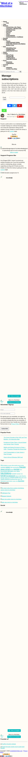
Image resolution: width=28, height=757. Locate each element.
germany (10, 471)
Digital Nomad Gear (12, 50)
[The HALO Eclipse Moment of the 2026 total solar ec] (14, 192)
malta (20, 476)
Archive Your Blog (11, 69)
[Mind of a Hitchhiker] (8, 5)
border (22, 465)
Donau (11, 469)
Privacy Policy (15, 424)
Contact (5, 53)
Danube (5, 38)
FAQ (7, 23)
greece (14, 471)
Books (5, 39)
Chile (11, 467)
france (21, 469)
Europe (8, 32)
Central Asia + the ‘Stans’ (13, 27)
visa (17, 481)
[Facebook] (9, 105)
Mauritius (24, 476)
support (12, 131)
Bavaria (19, 465)
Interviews (9, 62)
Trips (4, 24)
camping (3, 467)
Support (5, 64)
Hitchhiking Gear (11, 48)
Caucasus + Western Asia (13, 28)
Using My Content (11, 59)
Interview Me (10, 56)
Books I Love (10, 45)
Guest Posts (9, 55)
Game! (5, 52)
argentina (9, 465)
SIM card (21, 477)
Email (4, 97)
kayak (3, 476)
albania (6, 465)
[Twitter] (14, 105)
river (9, 477)
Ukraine (14, 481)
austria (16, 465)
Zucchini (21, 481)
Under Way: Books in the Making (15, 43)
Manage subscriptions (23, 3)
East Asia (9, 31)
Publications (10, 63)
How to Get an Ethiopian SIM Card (13, 457)
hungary (19, 473)
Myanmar (3, 477)
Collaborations (10, 57)
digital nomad (5, 469)
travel (7, 481)
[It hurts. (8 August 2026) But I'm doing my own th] (5, 274)
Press (5, 60)
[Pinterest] (19, 105)
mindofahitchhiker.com (16, 751)
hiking (18, 471)
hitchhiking (6, 473)
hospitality (13, 473)
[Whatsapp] (4, 110)
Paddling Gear (10, 49)
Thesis (8, 41)
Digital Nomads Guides (13, 42)
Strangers (9, 67)
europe (16, 469)
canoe (8, 467)
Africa (8, 34)
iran (22, 473)
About (5, 21)
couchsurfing (16, 467)
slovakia (24, 477)
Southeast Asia (10, 30)
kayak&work (10, 476)
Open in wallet (14, 152)
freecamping (4, 471)
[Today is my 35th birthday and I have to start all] (23, 287)
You (4, 66)
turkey (10, 481)
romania (12, 477)
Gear (4, 46)
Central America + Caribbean (14, 37)
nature (6, 477)
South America (10, 35)
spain (19, 479)
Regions (5, 25)
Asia (13, 465)
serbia (17, 477)
